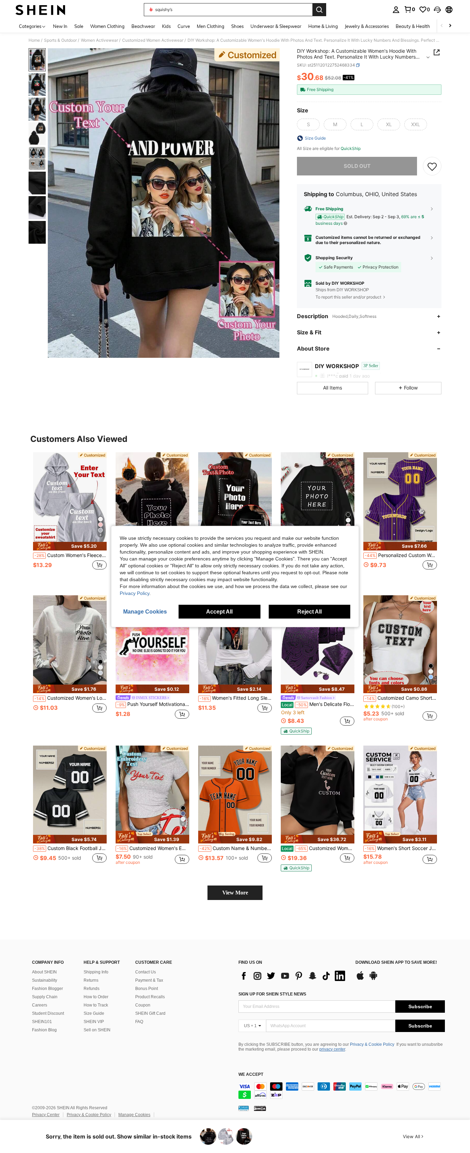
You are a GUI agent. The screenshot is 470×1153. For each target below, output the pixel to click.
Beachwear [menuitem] (143, 26)
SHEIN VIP (94, 1021)
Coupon (142, 1005)
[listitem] (69, 518)
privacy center (332, 1049)
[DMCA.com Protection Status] (260, 1108)
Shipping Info (96, 972)
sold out (357, 166)
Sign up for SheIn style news (272, 994)
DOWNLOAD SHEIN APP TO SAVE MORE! (396, 962)
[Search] (319, 9)
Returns (91, 980)
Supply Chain (44, 996)
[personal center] (396, 10)
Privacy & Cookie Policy (372, 1044)
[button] (437, 10)
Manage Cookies (134, 1114)
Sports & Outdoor (60, 40)
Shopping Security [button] (334, 257)
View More (235, 893)
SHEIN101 (42, 1021)
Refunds (91, 988)
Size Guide (94, 1013)
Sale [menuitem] (78, 26)
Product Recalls (150, 996)
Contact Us (145, 972)
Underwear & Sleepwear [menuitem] (275, 26)
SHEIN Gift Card (150, 1013)
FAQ (139, 1021)
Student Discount (48, 1013)
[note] (70, 546)
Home (34, 40)
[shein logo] (40, 9)
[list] (293, 976)
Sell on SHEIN (97, 1030)
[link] (409, 9)
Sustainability (44, 980)
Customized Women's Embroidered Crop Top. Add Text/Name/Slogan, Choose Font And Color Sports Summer (153, 848)
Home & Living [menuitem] (323, 26)
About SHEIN (44, 972)
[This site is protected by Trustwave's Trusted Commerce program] (243, 1108)
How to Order (96, 996)
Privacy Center (46, 1114)
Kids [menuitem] (166, 26)
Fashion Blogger (47, 988)
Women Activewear (99, 40)
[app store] (360, 979)
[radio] (308, 124)
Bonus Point (146, 988)
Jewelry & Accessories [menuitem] (367, 26)
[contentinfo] (341, 1090)
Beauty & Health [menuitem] (413, 26)
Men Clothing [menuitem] (210, 26)
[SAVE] (432, 166)
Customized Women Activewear (152, 40)
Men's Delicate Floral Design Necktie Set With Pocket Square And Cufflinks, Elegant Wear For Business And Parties (318, 704)
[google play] (373, 979)
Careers (39, 1005)
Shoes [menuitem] (237, 26)
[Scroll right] (450, 26)
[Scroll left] (441, 26)
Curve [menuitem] (184, 26)
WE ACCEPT (250, 1074)
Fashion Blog (44, 1030)
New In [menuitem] (60, 26)
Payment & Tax (149, 980)
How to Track (96, 1005)
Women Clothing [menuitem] (107, 26)
